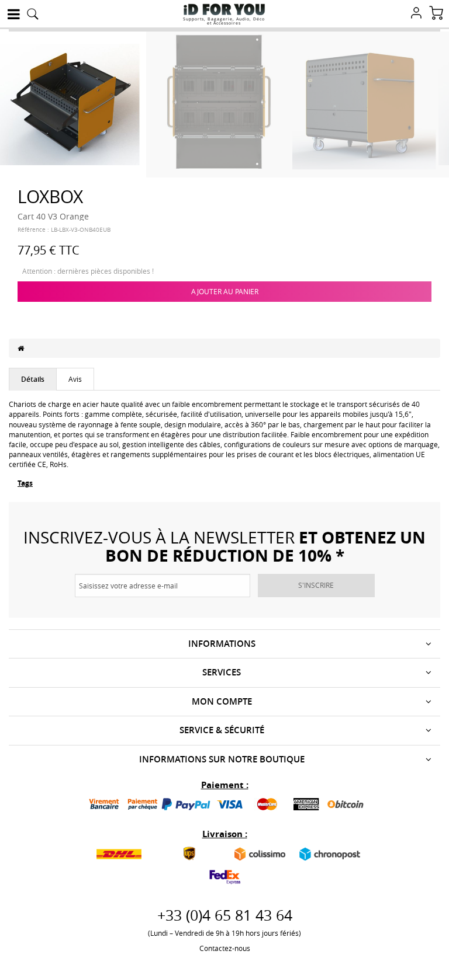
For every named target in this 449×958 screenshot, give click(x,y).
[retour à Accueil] (21, 348)
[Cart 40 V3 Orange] (73, 103)
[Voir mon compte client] (416, 14)
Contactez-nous (224, 948)
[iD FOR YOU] (224, 9)
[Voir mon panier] (436, 14)
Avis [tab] (75, 379)
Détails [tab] (32, 379)
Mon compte (222, 701)
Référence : (33, 230)
